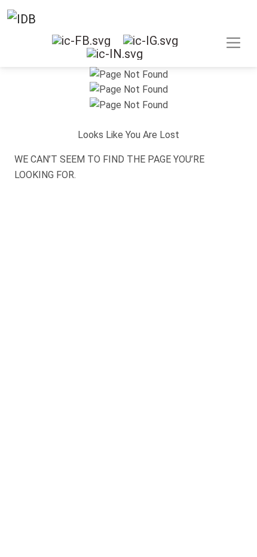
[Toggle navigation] (128, 46)
